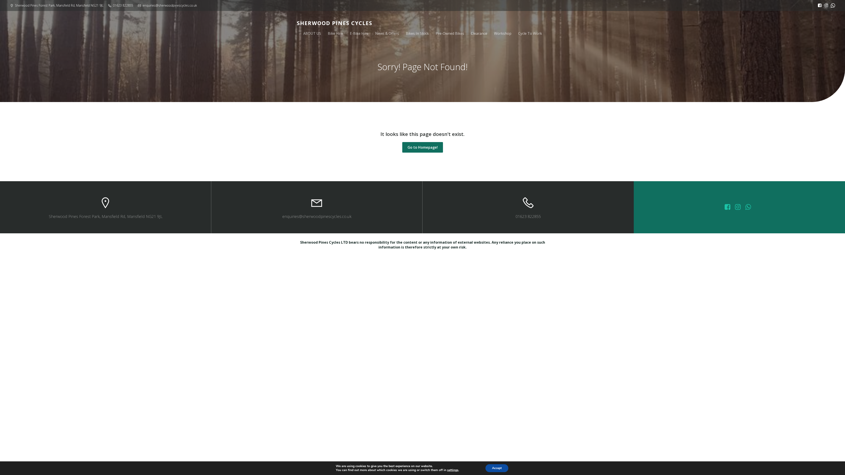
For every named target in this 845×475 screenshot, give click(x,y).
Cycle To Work (530, 33)
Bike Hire (335, 33)
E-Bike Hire (359, 33)
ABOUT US (312, 33)
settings (452, 470)
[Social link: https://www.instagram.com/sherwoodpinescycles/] (825, 5)
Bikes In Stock (417, 33)
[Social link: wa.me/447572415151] (750, 207)
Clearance (479, 33)
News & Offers (387, 33)
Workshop (502, 33)
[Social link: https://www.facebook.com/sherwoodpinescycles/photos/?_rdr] (729, 207)
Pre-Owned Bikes (450, 33)
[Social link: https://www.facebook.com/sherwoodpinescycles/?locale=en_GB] (818, 5)
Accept (497, 468)
